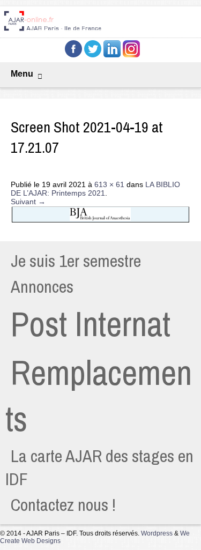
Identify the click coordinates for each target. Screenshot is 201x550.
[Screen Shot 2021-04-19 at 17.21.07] (100, 221)
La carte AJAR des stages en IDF (99, 467)
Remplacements (98, 396)
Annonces (42, 286)
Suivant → (28, 201)
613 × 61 (109, 184)
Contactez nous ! (63, 504)
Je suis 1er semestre (76, 260)
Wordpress (157, 533)
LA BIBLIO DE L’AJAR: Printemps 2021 (95, 188)
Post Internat (90, 324)
